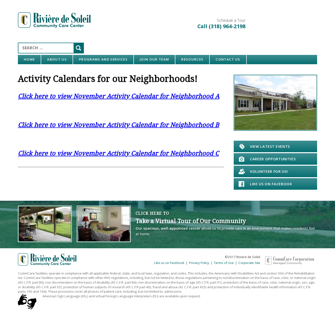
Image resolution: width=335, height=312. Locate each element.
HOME (29, 59)
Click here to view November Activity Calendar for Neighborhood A (118, 96)
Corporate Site (249, 263)
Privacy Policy (199, 263)
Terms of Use (224, 263)
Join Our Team (154, 59)
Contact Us (228, 59)
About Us (57, 59)
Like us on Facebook (169, 263)
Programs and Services (103, 59)
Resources (192, 59)
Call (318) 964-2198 (221, 26)
